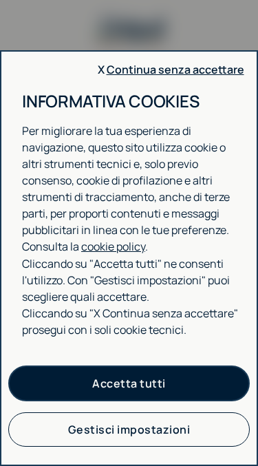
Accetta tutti (129, 383)
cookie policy (113, 246)
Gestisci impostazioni (129, 429)
